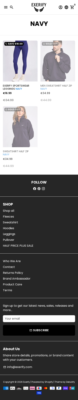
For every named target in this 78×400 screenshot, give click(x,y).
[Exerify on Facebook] (34, 189)
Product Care (12, 284)
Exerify (26, 381)
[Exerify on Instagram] (43, 189)
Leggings (9, 234)
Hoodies (8, 228)
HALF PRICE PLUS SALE (18, 246)
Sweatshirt (10, 222)
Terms (7, 290)
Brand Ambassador (16, 278)
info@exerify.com (17, 367)
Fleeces (8, 216)
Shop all (8, 211)
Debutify (70, 381)
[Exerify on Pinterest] (39, 189)
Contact (9, 267)
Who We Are (12, 261)
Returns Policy (13, 273)
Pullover (8, 240)
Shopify (49, 381)
